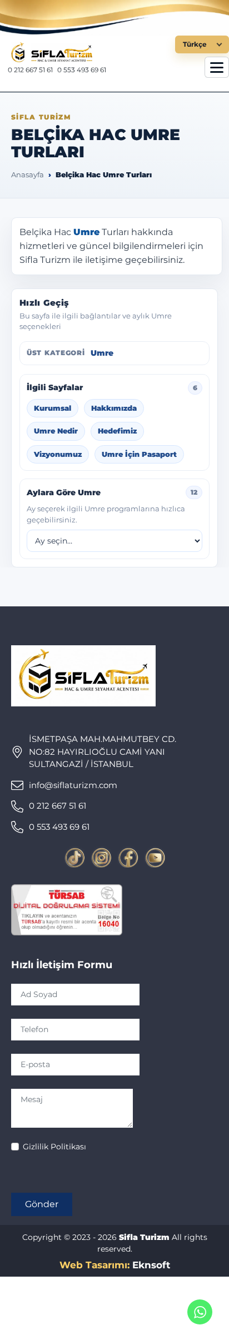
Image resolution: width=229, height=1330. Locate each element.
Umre (86, 232)
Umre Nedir (56, 430)
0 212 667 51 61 (30, 70)
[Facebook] (127, 857)
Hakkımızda (114, 408)
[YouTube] (154, 857)
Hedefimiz (117, 430)
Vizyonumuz (58, 454)
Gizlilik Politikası (54, 1147)
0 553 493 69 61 (81, 70)
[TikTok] (74, 857)
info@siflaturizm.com (73, 785)
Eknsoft (151, 1265)
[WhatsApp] (199, 1311)
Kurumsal (52, 408)
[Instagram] (101, 857)
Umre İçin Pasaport (139, 454)
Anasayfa (27, 174)
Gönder (41, 1204)
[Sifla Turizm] (92, 52)
